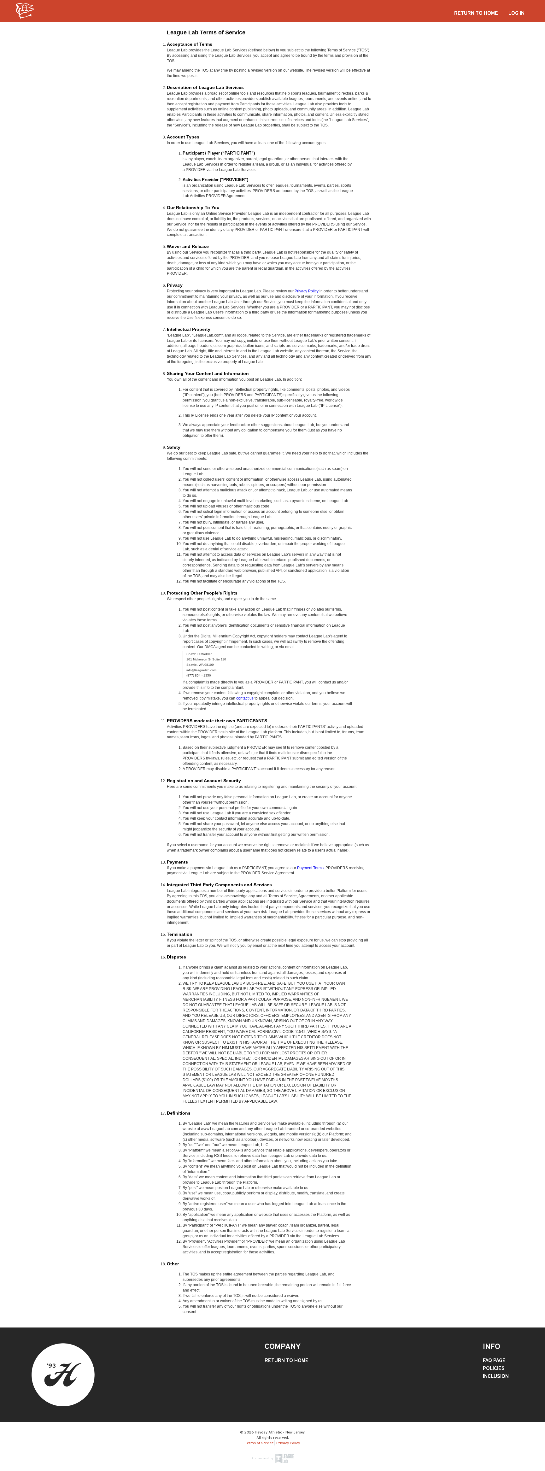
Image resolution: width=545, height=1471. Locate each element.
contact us (245, 698)
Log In (516, 13)
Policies (494, 1369)
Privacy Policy (307, 291)
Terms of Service (259, 1443)
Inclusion (496, 1377)
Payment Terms (310, 868)
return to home (476, 13)
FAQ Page (494, 1361)
